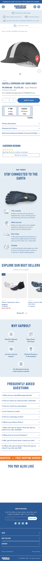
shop (3, 533)
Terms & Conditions (7, 551)
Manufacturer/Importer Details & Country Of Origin (19, 133)
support (4, 544)
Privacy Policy (36, 551)
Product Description (9, 123)
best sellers (6, 538)
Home (3, 31)
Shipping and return (9, 128)
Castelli (4, 80)
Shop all (20, 313)
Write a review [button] (21, 155)
